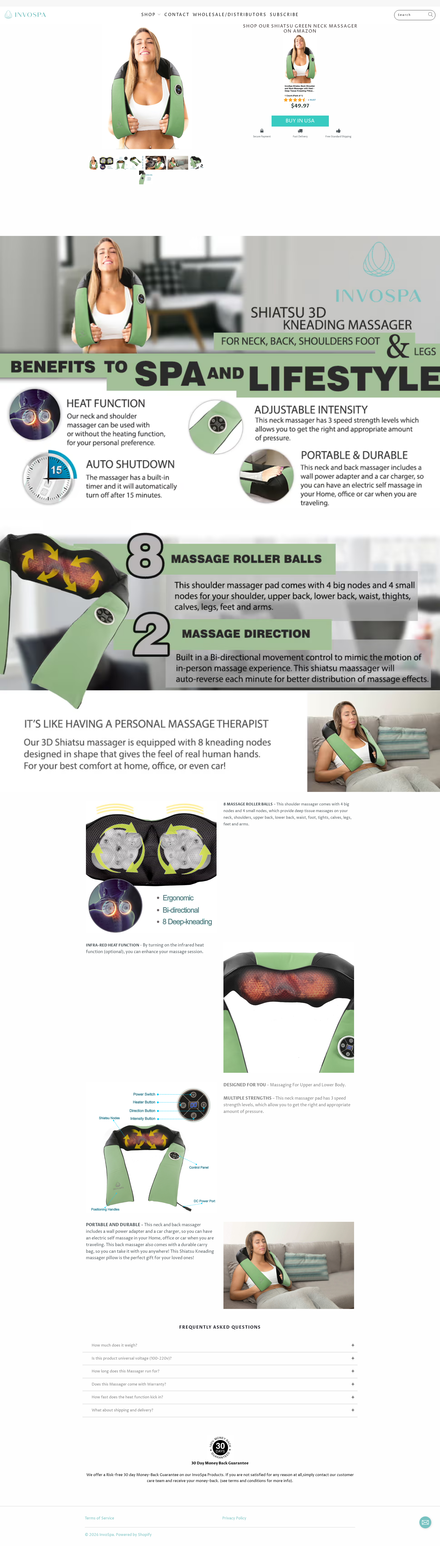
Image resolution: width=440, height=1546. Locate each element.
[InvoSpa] (25, 15)
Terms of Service (99, 1518)
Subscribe (284, 15)
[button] (425, 1523)
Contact (177, 15)
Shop (149, 15)
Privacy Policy (234, 1518)
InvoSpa (106, 1534)
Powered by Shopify (134, 1534)
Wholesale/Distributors (230, 15)
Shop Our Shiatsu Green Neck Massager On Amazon (300, 29)
